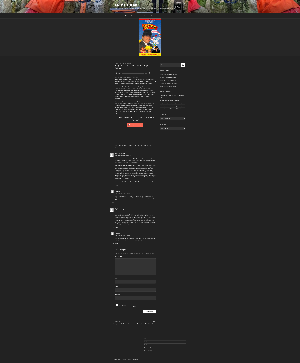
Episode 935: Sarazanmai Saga (171, 100)
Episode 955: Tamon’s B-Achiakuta (168, 83)
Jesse (161, 103)
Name (117, 278)
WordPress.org (148, 350)
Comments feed (148, 347)
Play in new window (125, 77)
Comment (118, 257)
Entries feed (147, 345)
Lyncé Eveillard (163, 95)
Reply (116, 185)
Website (117, 294)
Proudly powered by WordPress (130, 359)
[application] (135, 73)
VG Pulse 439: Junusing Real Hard (168, 77)
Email (117, 286)
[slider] (152, 73)
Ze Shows (131, 135)
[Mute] (149, 73)
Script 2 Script (122, 135)
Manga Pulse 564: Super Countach (168, 74)
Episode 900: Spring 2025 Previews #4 (174, 109)
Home (116, 15)
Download (135, 77)
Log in (145, 342)
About (152, 15)
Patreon (139, 15)
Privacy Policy (124, 15)
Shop (132, 15)
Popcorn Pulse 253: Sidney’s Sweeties (172, 106)
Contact (146, 15)
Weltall (129, 63)
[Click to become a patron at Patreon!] (135, 127)
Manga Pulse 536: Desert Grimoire (173, 103)
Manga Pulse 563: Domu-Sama (168, 86)
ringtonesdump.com (121, 209)
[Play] (117, 73)
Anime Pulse (126, 5)
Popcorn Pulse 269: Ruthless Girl (168, 80)
